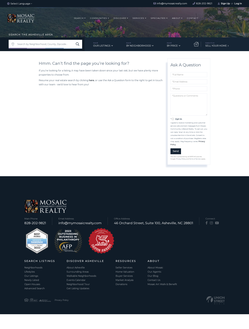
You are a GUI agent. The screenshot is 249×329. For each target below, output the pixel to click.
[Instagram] (211, 223)
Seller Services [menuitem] (124, 267)
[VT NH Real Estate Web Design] (215, 300)
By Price (172, 45)
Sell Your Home (216, 45)
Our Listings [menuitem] (31, 276)
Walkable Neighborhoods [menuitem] (81, 276)
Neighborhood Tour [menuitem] (78, 284)
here (91, 80)
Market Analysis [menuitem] (124, 280)
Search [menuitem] (79, 18)
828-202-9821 (35, 223)
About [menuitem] (176, 18)
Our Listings (101, 45)
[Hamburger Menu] (239, 18)
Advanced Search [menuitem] (34, 288)
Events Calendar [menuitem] (76, 280)
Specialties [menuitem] (158, 18)
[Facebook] (206, 223)
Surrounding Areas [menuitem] (78, 271)
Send (176, 151)
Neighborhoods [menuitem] (33, 267)
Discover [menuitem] (120, 18)
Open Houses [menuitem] (32, 284)
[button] (77, 44)
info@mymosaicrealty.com (80, 223)
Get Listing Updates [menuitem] (78, 288)
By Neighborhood (138, 45)
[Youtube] (217, 223)
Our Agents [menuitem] (154, 271)
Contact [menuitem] (192, 18)
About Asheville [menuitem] (76, 267)
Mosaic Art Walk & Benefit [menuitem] (162, 284)
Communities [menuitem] (98, 18)
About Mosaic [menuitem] (155, 267)
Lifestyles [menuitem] (29, 271)
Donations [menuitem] (121, 284)
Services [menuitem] (138, 18)
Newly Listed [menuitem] (31, 280)
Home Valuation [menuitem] (125, 271)
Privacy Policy (181, 159)
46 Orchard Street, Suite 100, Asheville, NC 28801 (153, 223)
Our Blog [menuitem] (153, 276)
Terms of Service (195, 159)
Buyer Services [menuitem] (124, 276)
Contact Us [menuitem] (154, 280)
